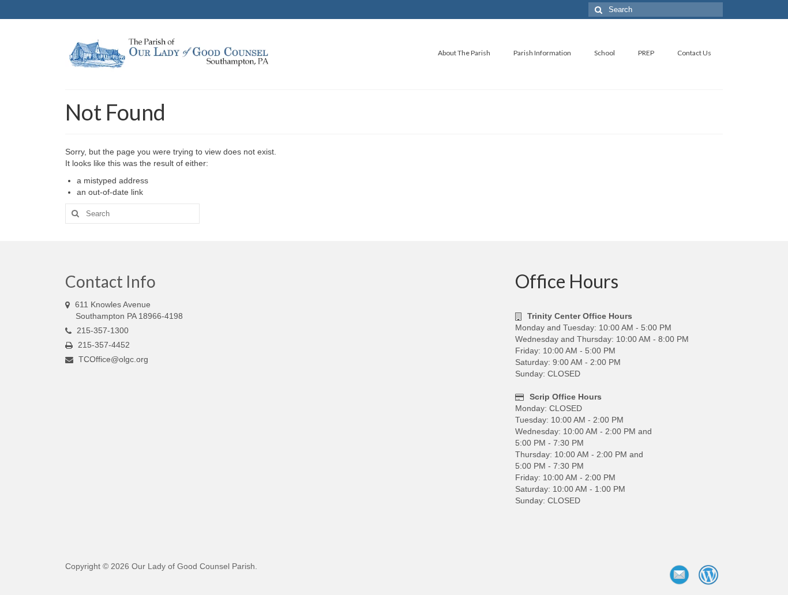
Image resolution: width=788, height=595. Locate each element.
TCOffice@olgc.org (113, 359)
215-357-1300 (101, 330)
